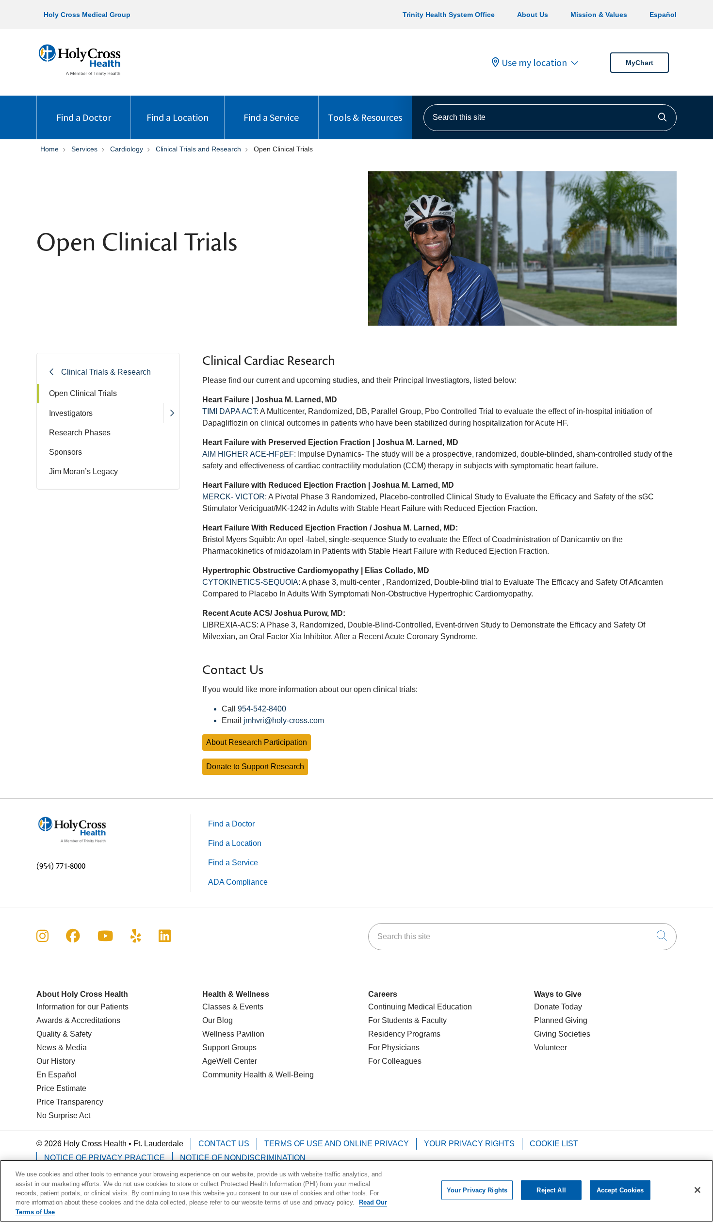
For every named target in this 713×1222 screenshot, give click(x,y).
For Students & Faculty (407, 1020)
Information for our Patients (82, 1007)
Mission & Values (598, 14)
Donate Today (558, 1007)
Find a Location (177, 117)
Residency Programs (404, 1034)
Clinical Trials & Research (106, 372)
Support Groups (229, 1047)
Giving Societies (562, 1034)
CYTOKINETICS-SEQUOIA (250, 582)
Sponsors (65, 452)
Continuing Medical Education (420, 1007)
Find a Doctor (83, 117)
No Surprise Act (63, 1115)
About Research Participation (256, 742)
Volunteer (550, 1047)
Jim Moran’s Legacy (83, 471)
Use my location (534, 62)
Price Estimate (61, 1088)
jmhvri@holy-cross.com (283, 720)
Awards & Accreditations (78, 1020)
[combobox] (550, 117)
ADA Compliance (238, 882)
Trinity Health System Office (449, 14)
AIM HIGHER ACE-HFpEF (248, 454)
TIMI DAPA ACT (229, 411)
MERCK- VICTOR (233, 497)
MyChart (639, 62)
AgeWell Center (229, 1061)
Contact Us (223, 1143)
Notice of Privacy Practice (104, 1158)
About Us (532, 14)
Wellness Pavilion (233, 1034)
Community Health (234, 1075)
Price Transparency (69, 1102)
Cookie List (554, 1143)
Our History (55, 1061)
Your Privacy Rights (469, 1143)
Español (663, 14)
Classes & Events (232, 1007)
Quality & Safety (64, 1034)
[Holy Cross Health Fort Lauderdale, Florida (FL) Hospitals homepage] (79, 77)
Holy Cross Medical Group (87, 14)
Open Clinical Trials (83, 393)
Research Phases (80, 433)
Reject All (551, 1190)
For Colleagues (394, 1061)
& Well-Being (290, 1075)
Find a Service (271, 117)
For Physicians (394, 1047)
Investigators (71, 413)
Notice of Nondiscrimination (243, 1158)
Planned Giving (560, 1020)
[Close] (697, 1190)
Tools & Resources (365, 117)
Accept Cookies (620, 1190)
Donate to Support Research (255, 766)
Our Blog (217, 1020)
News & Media (61, 1047)
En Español (56, 1075)
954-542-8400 (262, 709)
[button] (171, 413)
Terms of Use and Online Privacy (336, 1143)
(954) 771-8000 (60, 866)
